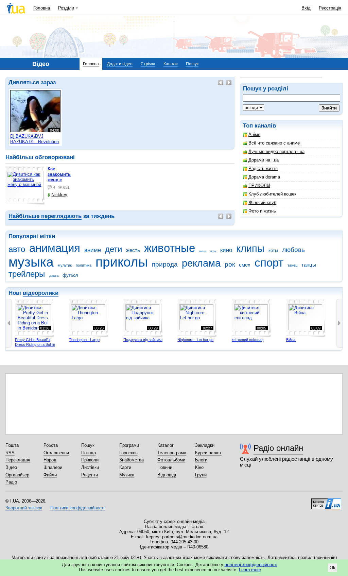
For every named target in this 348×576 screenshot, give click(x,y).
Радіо (11, 482)
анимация (54, 248)
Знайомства (131, 459)
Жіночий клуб (262, 202)
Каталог (165, 445)
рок (230, 264)
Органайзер (17, 474)
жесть (133, 250)
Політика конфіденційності (77, 507)
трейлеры (26, 274)
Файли (50, 474)
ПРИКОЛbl (259, 185)
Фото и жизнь (262, 211)
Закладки (204, 445)
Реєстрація (330, 8)
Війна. (291, 340)
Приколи (90, 459)
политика (83, 265)
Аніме (254, 134)
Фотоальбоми (171, 459)
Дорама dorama (264, 177)
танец (292, 265)
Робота (51, 445)
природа (165, 264)
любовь (293, 249)
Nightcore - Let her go (195, 340)
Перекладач (17, 459)
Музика (126, 474)
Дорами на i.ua (263, 160)
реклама (201, 263)
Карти (125, 467)
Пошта (12, 445)
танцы (308, 265)
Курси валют (208, 452)
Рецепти (89, 474)
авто (16, 249)
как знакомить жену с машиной (59, 177)
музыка (31, 262)
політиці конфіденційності (251, 564)
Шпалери (53, 467)
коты (273, 250)
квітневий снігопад (247, 340)
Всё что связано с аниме (274, 143)
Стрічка (148, 64)
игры (213, 251)
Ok (332, 567)
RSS (10, 452)
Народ (50, 459)
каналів (265, 125)
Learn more (250, 569)
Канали (170, 64)
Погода (88, 452)
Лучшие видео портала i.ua (276, 151)
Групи (201, 474)
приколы (121, 262)
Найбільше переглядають (45, 216)
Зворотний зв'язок (23, 507)
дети (113, 249)
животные (169, 248)
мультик (65, 265)
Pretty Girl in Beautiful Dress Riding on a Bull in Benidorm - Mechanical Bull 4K (37, 347)
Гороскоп (128, 452)
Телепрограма (171, 452)
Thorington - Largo (84, 340)
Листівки (90, 467)
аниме (92, 250)
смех (244, 265)
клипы (250, 248)
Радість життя (263, 168)
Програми (129, 445)
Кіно (199, 467)
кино (226, 250)
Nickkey (59, 194)
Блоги (201, 459)
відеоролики (40, 293)
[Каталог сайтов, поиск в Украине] (326, 501)
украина (53, 275)
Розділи (66, 8)
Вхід (306, 8)
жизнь (202, 251)
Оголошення (56, 452)
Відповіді (166, 474)
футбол (70, 275)
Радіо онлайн (278, 448)
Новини (164, 467)
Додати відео (120, 64)
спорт (269, 262)
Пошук (192, 64)
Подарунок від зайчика (142, 340)
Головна (41, 8)
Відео (11, 467)
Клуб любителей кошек (272, 194)
